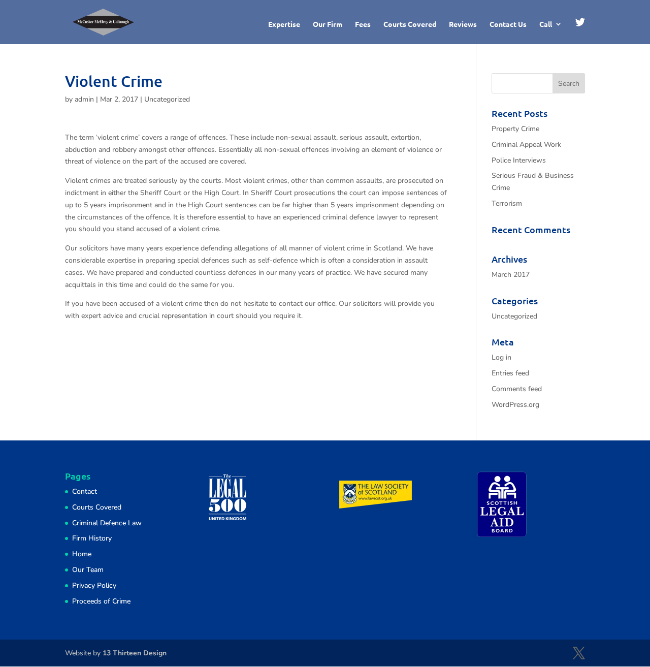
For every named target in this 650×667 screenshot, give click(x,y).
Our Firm (327, 24)
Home (81, 554)
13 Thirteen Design (135, 653)
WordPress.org (515, 404)
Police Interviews (519, 160)
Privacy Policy (94, 585)
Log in (501, 357)
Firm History (92, 538)
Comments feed (517, 389)
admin (84, 99)
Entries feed (510, 373)
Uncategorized (167, 99)
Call (545, 24)
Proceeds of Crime (101, 601)
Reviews (463, 24)
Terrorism (507, 203)
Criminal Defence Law (107, 523)
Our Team (88, 570)
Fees (363, 24)
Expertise (284, 24)
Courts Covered (409, 24)
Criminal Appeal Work (526, 144)
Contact (84, 491)
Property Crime (515, 129)
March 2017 (511, 274)
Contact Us (508, 24)
